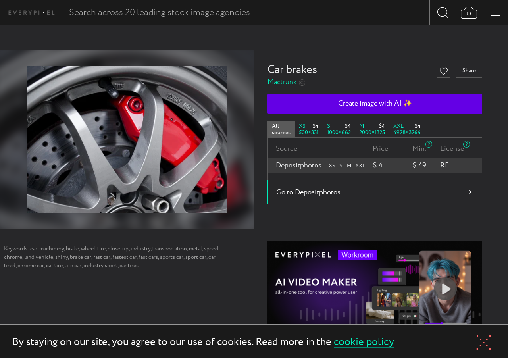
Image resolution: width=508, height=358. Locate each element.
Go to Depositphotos (308, 192)
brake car (80, 257)
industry (140, 249)
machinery (51, 249)
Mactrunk (282, 82)
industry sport (100, 265)
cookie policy (364, 342)
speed (211, 249)
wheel (88, 249)
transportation (169, 249)
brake (72, 249)
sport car (195, 257)
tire (101, 249)
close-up (118, 249)
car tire (54, 265)
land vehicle (38, 257)
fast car (101, 257)
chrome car (30, 265)
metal (195, 249)
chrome (13, 257)
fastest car (124, 257)
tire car (73, 265)
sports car (171, 257)
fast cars (148, 257)
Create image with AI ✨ (375, 103)
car (33, 249)
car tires (129, 265)
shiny (61, 257)
